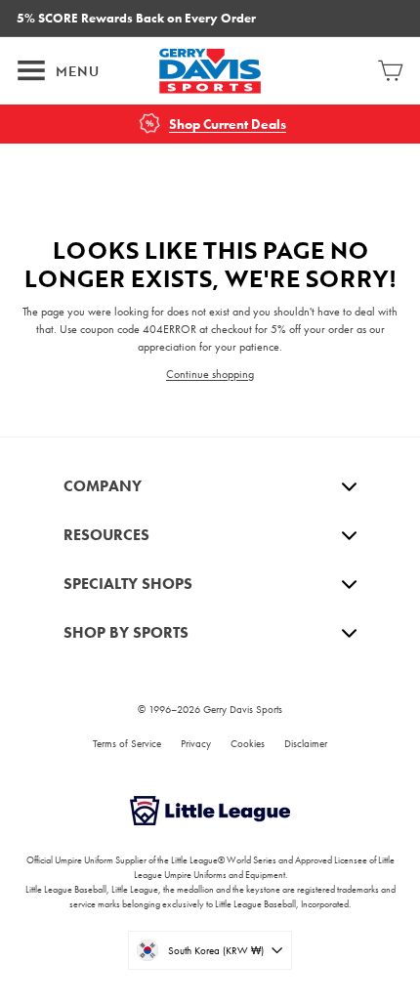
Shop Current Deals (227, 124)
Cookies (248, 743)
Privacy (196, 743)
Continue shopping (210, 374)
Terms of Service (127, 743)
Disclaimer (305, 743)
